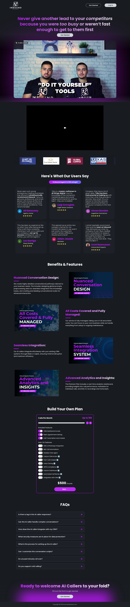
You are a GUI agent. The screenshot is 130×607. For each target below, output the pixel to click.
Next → (65, 489)
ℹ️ (59, 456)
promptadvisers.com (70, 604)
